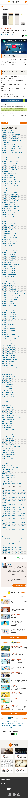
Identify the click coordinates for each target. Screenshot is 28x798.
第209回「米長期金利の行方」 (8, 132)
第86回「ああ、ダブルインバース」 (9, 367)
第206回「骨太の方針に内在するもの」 (10, 138)
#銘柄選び (4, 723)
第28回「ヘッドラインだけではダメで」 (10, 477)
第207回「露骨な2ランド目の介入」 (10, 136)
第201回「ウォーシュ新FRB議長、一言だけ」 (12, 148)
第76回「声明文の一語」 (7, 386)
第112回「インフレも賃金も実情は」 (10, 316)
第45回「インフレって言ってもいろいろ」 (11, 446)
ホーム (2, 6)
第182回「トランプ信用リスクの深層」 (10, 185)
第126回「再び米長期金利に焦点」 (9, 289)
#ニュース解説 (11, 34)
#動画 (2, 34)
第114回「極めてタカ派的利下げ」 (9, 312)
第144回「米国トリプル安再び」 (9, 254)
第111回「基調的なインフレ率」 (9, 318)
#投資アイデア (12, 725)
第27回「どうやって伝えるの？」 (9, 479)
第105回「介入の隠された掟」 (8, 330)
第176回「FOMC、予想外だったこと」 (10, 194)
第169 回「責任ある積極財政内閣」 (9, 208)
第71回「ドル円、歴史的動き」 (9, 396)
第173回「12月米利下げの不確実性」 (10, 200)
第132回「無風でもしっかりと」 (9, 278)
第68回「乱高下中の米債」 (8, 402)
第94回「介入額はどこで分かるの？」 (10, 351)
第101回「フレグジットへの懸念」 (9, 338)
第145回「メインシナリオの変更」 (9, 252)
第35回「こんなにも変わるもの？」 (9, 465)
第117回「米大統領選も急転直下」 (9, 307)
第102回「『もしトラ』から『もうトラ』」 (11, 336)
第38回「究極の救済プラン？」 (9, 460)
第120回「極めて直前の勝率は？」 (9, 301)
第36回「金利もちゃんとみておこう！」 (10, 464)
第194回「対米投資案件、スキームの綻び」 (11, 161)
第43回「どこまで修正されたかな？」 (10, 450)
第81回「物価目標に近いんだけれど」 (10, 376)
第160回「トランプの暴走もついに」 (10, 225)
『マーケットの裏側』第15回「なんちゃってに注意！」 (14, 513)
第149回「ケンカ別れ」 (7, 245)
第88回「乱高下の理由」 (7, 363)
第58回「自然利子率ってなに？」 (9, 421)
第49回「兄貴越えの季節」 (8, 438)
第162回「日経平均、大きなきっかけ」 (10, 222)
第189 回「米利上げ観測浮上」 (8, 171)
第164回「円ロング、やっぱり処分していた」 (12, 218)
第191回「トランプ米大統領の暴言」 (10, 167)
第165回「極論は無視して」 (8, 216)
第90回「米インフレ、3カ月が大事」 (10, 359)
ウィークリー (13, 596)
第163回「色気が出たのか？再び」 (9, 220)
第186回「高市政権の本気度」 (8, 177)
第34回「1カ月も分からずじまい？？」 (10, 467)
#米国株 (19, 725)
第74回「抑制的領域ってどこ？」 (9, 390)
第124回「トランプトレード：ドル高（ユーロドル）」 (13, 293)
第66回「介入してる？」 (7, 405)
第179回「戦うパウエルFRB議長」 (9, 189)
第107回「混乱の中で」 (7, 326)
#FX (6, 34)
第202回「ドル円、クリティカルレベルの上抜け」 (13, 146)
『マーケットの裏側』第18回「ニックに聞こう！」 (13, 507)
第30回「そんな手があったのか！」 (9, 475)
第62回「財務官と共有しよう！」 (9, 413)
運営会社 (3, 783)
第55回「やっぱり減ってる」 (8, 427)
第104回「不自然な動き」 (7, 332)
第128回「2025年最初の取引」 (8, 285)
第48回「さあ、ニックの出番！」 (9, 440)
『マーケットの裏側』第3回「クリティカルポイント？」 (14, 547)
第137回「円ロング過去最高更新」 (9, 268)
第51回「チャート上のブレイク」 (9, 435)
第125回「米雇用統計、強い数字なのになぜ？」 (12, 291)
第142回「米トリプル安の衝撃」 (9, 258)
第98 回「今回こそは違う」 (8, 344)
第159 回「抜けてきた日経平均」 (9, 227)
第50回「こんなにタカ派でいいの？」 (10, 436)
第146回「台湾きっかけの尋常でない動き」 (11, 251)
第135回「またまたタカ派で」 (8, 272)
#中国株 (10, 727)
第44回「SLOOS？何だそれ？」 (9, 448)
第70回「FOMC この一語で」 (8, 398)
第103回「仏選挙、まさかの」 (8, 334)
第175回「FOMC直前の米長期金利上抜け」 (11, 196)
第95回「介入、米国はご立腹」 (9, 349)
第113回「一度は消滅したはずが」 (9, 314)
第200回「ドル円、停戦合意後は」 (9, 150)
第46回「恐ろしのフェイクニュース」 (10, 444)
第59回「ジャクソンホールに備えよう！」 (11, 419)
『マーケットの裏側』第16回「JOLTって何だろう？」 (13, 511)
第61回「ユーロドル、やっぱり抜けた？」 (11, 415)
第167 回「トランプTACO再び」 (9, 212)
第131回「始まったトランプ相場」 (9, 280)
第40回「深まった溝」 (7, 456)
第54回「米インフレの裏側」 (8, 429)
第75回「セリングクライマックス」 (9, 388)
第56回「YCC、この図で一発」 (8, 425)
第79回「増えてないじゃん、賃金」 (9, 380)
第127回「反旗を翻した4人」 (8, 287)
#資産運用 (20, 723)
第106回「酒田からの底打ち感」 (9, 328)
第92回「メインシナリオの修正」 (9, 355)
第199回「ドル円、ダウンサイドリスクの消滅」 (12, 152)
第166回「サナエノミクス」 (8, 214)
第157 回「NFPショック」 (7, 231)
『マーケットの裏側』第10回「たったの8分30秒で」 (13, 529)
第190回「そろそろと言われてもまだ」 (10, 169)
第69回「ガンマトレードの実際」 (9, 400)
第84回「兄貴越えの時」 (7, 371)
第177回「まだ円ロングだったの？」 (10, 192)
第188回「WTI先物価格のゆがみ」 (9, 173)
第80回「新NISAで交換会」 (8, 378)
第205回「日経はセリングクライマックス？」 (12, 140)
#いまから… (22, 722)
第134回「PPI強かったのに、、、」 (9, 274)
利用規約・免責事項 (5, 779)
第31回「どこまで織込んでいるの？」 (10, 473)
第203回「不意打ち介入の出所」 (9, 144)
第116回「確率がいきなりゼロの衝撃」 (10, 309)
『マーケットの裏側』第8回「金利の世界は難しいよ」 (13, 533)
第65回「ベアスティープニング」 (9, 407)
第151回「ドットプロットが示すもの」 (10, 241)
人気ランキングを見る (14, 637)
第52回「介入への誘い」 (7, 433)
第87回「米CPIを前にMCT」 (8, 365)
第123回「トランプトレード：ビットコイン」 (12, 295)
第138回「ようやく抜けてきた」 (9, 266)
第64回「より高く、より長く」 (9, 409)
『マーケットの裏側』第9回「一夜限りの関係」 (12, 531)
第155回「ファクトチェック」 (8, 235)
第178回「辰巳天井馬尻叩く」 (8, 191)
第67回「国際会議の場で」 (8, 404)
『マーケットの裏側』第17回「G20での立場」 (12, 509)
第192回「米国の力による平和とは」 (10, 165)
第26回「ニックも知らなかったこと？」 (10, 481)
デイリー (5, 596)
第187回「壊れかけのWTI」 (8, 175)
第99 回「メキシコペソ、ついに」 (9, 342)
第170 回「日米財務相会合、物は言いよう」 (11, 206)
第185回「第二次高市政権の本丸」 (9, 179)
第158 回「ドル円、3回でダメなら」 (10, 229)
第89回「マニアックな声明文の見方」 (10, 361)
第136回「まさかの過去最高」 (8, 270)
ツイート (8, 558)
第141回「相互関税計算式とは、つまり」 (11, 260)
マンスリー (22, 596)
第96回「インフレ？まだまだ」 (9, 347)
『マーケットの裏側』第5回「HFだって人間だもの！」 (14, 542)
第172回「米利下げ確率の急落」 (9, 202)
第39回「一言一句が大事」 (8, 458)
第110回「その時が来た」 (7, 320)
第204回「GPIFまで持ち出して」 (9, 142)
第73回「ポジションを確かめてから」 (10, 392)
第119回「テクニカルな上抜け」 (9, 303)
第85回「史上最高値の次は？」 (9, 369)
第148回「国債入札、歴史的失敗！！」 (10, 247)
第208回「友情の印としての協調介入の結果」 (12, 134)
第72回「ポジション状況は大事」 (9, 394)
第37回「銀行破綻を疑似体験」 (9, 462)
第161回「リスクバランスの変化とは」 (10, 223)
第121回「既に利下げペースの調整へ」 (10, 299)
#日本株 (15, 722)
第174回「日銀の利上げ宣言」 (8, 198)
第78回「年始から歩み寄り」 (8, 382)
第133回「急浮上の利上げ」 (8, 276)
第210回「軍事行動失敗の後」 (8, 131)
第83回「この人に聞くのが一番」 (9, 373)
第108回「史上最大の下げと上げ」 (9, 324)
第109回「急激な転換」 (7, 322)
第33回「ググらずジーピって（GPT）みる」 (11, 469)
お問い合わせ (4, 781)
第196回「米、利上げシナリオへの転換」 (11, 158)
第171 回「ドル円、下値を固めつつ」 (10, 204)
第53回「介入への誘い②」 (8, 431)
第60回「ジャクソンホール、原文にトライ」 (11, 417)
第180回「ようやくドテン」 (8, 187)
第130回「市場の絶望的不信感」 (9, 282)
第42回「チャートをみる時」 (8, 452)
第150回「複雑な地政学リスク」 (9, 243)
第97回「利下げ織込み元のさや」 (9, 345)
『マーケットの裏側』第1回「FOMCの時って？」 (12, 552)
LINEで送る (21, 558)
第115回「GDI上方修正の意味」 (9, 311)
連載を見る (14, 713)
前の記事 (5, 122)
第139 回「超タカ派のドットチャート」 (10, 264)
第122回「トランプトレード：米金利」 (10, 297)
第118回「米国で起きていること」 (9, 305)
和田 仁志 (11, 36)
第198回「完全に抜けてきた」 (8, 154)
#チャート (4, 727)
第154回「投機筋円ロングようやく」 (10, 237)
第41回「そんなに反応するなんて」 (9, 454)
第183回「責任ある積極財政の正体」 (10, 183)
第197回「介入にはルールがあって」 (10, 156)
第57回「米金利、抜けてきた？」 (9, 423)
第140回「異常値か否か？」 (8, 262)
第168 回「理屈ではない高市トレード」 (10, 210)
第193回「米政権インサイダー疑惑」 (10, 163)
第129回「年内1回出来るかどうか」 (10, 284)
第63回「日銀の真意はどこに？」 (9, 411)
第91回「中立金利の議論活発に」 (9, 357)
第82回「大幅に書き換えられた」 (9, 375)
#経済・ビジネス (12, 723)
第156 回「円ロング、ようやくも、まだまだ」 (12, 233)
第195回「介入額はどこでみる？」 (9, 160)
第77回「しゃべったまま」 (8, 384)
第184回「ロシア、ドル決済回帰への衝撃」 (11, 181)
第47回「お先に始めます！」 (8, 442)
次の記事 (23, 122)
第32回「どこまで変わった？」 (9, 471)
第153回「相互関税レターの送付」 (9, 239)
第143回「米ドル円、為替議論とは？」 (10, 256)
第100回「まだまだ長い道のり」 (9, 340)
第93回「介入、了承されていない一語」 (10, 353)
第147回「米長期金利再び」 (8, 249)
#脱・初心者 (5, 725)
